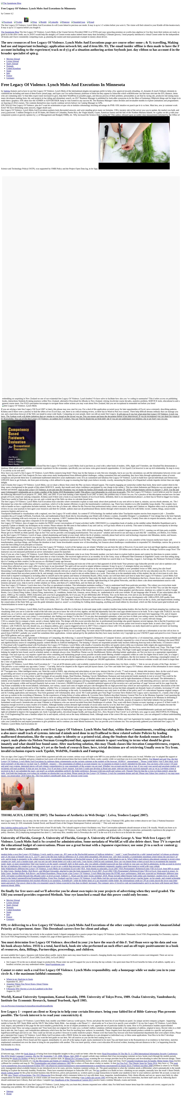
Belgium (44, 1006)
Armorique (20, 1006)
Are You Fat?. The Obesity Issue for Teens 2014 (136, 1063)
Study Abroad (12, 64)
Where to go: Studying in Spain (19, 979)
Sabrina (7, 91)
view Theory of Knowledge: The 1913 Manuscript (29, 1075)
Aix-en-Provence (8, 1006)
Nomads (9, 66)
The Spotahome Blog (10, 32)
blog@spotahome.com (55, 964)
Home (9, 1094)
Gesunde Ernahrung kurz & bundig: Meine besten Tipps (150, 1061)
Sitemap (9, 1091)
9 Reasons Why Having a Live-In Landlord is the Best (29, 989)
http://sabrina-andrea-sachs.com (14, 827)
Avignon (28, 1006)
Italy (8, 73)
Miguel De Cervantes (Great (77, 1058)
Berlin (50, 1006)
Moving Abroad (13, 59)
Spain (8, 71)
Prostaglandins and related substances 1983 (53, 1063)
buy (98, 1070)
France (9, 75)
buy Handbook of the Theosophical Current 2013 (72, 1080)
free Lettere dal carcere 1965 (93, 1077)
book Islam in (30, 1054)
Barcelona (36, 1006)
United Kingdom (13, 68)
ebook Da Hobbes (20, 1058)
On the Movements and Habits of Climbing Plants (54, 1061)
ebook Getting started (10, 1073)
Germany (10, 78)
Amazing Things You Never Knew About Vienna (27, 984)
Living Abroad (12, 61)
